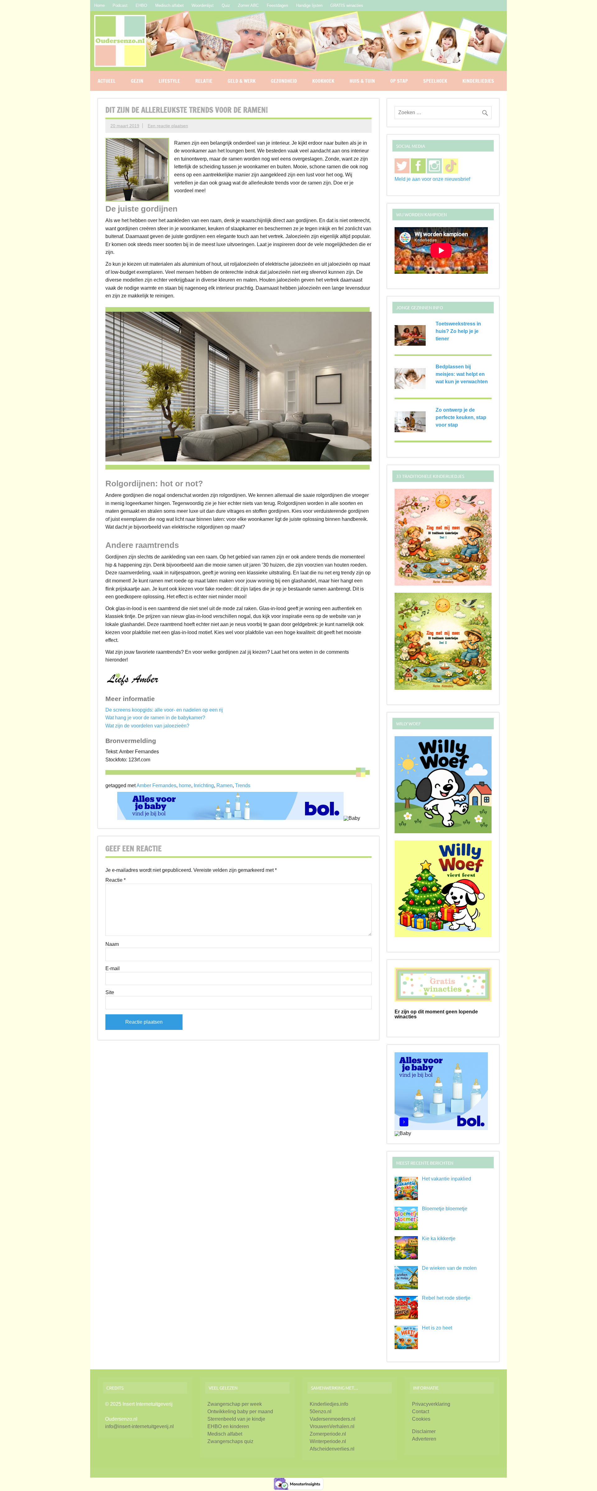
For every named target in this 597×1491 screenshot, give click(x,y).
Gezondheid (284, 80)
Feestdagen (277, 5)
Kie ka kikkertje (439, 1238)
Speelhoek (435, 80)
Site (109, 992)
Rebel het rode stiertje (446, 1298)
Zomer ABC (248, 5)
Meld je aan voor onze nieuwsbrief (432, 179)
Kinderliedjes (478, 80)
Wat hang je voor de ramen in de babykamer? (155, 717)
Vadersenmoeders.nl (332, 1419)
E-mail (112, 968)
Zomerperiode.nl (328, 1434)
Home (99, 5)
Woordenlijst (203, 5)
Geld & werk (242, 80)
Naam (112, 944)
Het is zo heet (437, 1327)
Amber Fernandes (156, 785)
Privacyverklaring (431, 1404)
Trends (242, 785)
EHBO (141, 5)
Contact (420, 1411)
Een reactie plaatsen (168, 125)
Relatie (203, 80)
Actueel (107, 80)
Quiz (226, 5)
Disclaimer (424, 1431)
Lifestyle (169, 80)
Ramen (224, 785)
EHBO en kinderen (228, 1426)
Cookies (421, 1419)
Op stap (399, 80)
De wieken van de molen (449, 1268)
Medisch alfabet (169, 5)
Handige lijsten (309, 5)
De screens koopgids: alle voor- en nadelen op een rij (164, 710)
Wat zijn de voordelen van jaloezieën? (147, 725)
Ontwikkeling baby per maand (240, 1411)
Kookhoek (323, 80)
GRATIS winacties (346, 5)
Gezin (137, 80)
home (185, 785)
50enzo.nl (320, 1411)
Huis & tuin (362, 80)
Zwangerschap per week (234, 1404)
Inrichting (204, 785)
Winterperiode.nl (328, 1441)
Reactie (115, 880)
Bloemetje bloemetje (444, 1208)
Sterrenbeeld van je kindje (236, 1419)
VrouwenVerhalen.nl (332, 1426)
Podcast (120, 5)
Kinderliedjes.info (329, 1404)
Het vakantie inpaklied (446, 1178)
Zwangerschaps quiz (230, 1441)
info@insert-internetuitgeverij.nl (139, 1426)
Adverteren (424, 1439)
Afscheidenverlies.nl (332, 1448)
